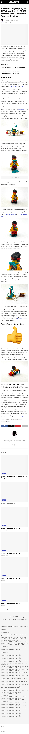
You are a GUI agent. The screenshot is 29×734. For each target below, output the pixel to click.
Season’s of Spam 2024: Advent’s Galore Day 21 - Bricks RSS (13, 660)
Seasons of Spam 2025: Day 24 (10, 71)
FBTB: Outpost (20, 617)
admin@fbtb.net (21, 109)
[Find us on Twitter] (3, 727)
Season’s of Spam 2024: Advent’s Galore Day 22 (11, 655)
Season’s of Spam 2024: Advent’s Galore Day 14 (11, 692)
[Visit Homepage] (14, 2)
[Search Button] (27, 2)
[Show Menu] (1, 2)
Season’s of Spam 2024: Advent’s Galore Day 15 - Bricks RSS (13, 684)
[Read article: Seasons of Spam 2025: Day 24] (14, 492)
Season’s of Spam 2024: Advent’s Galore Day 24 (11, 649)
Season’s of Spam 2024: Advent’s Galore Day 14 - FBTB (12, 693)
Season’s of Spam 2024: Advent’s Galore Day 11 (11, 704)
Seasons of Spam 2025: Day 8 (13, 625)
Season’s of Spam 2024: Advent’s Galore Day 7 (11, 716)
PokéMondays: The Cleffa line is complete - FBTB (11, 687)
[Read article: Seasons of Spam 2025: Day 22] (14, 542)
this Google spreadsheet (20, 416)
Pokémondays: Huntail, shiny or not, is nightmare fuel (15, 679)
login (5, 609)
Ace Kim (7, 20)
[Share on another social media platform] (25, 426)
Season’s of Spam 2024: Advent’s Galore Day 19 (11, 670)
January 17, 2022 (14, 20)
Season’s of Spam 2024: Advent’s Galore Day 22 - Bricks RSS (13, 654)
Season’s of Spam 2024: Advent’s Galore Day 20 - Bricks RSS (13, 666)
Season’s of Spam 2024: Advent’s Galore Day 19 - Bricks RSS (13, 669)
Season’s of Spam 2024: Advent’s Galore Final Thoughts (16, 643)
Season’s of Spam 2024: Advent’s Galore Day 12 (11, 707)
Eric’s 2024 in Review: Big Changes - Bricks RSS (11, 634)
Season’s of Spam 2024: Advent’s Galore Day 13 (11, 698)
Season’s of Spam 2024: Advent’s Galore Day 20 (11, 667)
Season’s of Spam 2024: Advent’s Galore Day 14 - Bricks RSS (13, 690)
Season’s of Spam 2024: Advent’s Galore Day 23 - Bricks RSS (13, 657)
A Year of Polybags (5, 421)
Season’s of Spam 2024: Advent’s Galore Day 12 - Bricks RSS (13, 705)
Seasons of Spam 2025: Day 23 (10, 73)
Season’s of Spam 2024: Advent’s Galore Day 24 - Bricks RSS (13, 647)
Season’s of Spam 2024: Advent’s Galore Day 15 (11, 686)
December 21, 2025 (5, 580)
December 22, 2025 (5, 555)
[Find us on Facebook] (1, 727)
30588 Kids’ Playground (22, 318)
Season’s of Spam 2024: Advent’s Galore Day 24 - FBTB (12, 650)
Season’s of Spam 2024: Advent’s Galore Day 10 (11, 710)
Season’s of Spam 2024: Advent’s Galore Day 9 (11, 713)
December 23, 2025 (5, 530)
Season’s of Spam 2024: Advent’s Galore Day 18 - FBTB (12, 672)
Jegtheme (3, 731)
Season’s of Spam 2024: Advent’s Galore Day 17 (11, 676)
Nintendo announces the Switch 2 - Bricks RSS (11, 631)
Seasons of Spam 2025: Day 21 (10, 578)
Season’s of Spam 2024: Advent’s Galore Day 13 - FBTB (12, 699)
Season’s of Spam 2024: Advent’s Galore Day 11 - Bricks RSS (13, 702)
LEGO (5, 6)
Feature (3, 473)
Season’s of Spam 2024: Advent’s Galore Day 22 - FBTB (12, 644)
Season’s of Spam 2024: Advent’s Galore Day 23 (11, 658)
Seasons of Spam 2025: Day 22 (10, 553)
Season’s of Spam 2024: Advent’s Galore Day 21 (11, 661)
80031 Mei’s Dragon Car (10, 214)
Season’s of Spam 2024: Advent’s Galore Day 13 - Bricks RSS (13, 696)
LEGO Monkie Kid (15, 86)
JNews (5, 729)
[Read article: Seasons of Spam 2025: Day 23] (14, 517)
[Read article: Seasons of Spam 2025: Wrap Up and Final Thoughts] (14, 465)
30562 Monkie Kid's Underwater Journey (12, 419)
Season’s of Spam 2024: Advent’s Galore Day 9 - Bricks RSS (13, 712)
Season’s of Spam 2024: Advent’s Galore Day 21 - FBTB (12, 663)
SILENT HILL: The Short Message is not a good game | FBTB (13, 626)
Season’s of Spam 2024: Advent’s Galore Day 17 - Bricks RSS (13, 675)
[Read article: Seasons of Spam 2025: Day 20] (14, 592)
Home (2, 6)
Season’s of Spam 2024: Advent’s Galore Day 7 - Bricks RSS (13, 715)
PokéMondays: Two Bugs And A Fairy (9, 689)
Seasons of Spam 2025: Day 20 (10, 603)
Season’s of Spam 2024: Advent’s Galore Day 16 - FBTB (12, 681)
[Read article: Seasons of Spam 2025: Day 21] (14, 567)
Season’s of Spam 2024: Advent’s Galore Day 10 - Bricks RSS (13, 708)
